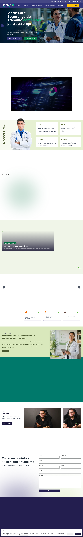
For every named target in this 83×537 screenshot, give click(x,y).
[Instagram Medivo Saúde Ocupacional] (45, 1)
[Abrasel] (35, 287)
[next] (79, 287)
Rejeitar (70, 533)
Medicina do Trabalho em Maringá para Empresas (20, 61)
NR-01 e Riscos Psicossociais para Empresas (65, 66)
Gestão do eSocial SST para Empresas (65, 64)
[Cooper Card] (70, 287)
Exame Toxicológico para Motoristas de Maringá (20, 64)
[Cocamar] (58, 287)
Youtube (72, 440)
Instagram (31, 440)
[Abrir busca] (80, 5)
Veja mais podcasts (7, 423)
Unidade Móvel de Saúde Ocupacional (43, 64)
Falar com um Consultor (30, 38)
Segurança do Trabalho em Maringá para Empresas (46, 61)
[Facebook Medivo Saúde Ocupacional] (43, 1)
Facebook (11, 440)
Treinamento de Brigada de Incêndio (43, 66)
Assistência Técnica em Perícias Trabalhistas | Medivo (19, 66)
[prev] (4, 287)
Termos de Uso (28, 514)
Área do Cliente (72, 5)
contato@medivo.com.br (74, 1)
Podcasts (46, 5)
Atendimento (60, 5)
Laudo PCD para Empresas (68, 61)
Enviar (49, 490)
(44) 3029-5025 (58, 1)
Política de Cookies (29, 516)
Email (40, 460)
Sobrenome (63, 455)
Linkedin (51, 440)
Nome (40, 455)
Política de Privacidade (23, 534)
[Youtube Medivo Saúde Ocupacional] (49, 1)
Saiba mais (15, 38)
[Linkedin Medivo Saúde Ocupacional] (47, 1)
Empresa (17, 5)
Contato (27, 512)
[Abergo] (23, 287)
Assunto (41, 470)
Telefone (41, 465)
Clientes (27, 510)
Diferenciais (34, 5)
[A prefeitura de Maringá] (11, 287)
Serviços (25, 5)
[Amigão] (47, 287)
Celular (62, 465)
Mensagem (41, 475)
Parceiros (52, 5)
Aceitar (77, 533)
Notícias (40, 5)
